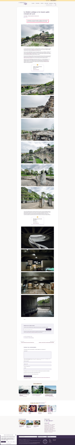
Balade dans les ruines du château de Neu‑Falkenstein (29, 426)
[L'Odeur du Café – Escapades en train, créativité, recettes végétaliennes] (23, 3)
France (26, 336)
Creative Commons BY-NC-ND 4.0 (36, 442)
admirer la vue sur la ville (35, 49)
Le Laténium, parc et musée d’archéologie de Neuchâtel (49, 395)
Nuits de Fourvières (46, 60)
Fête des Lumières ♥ (29, 53)
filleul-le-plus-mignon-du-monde (28, 57)
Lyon (31, 336)
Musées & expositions (51, 396)
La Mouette (45, 424)
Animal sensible (51, 427)
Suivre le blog (47, 0)
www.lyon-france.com (36, 69)
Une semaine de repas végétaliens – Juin (21, 426)
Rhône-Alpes (28, 336)
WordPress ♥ (25, 439)
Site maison (20, 439)
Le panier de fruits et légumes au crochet (36, 426)
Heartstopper (20, 412)
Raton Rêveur (49, 424)
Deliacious (50, 428)
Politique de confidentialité (8, 443)
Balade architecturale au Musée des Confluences (24, 395)
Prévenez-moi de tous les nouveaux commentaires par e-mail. (32, 372)
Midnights (30, 412)
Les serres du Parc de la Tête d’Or (36, 394)
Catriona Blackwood (46, 425)
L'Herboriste (45, 426)
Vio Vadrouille (53, 426)
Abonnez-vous (49, 329)
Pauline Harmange (46, 428)
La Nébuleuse (53, 424)
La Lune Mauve (51, 425)
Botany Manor (40, 412)
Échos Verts (49, 426)
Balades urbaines (25, 396)
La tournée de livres (46, 427)
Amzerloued (53, 428)
